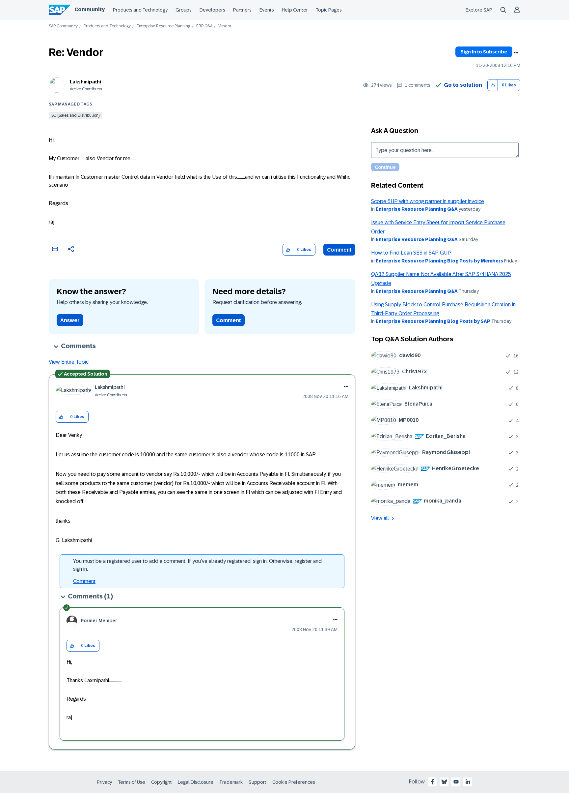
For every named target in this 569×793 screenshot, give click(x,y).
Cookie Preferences (293, 782)
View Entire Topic (69, 362)
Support (257, 782)
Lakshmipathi (85, 81)
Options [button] (516, 52)
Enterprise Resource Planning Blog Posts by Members (439, 260)
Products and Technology (140, 10)
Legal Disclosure (195, 782)
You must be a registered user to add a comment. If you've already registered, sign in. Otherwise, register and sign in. (197, 565)
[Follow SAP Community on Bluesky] (444, 781)
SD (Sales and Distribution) (75, 115)
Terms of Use (131, 782)
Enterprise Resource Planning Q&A (417, 209)
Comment (339, 250)
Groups (184, 10)
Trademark (231, 782)
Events (266, 10)
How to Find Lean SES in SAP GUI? (411, 253)
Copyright (161, 782)
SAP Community (63, 26)
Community (89, 9)
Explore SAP (479, 10)
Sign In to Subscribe (484, 51)
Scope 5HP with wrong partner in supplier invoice (427, 201)
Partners (242, 10)
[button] (493, 85)
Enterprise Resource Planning (163, 26)
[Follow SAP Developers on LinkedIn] (468, 781)
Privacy (104, 782)
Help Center (295, 10)
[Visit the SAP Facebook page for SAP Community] (432, 781)
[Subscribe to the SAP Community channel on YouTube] (456, 781)
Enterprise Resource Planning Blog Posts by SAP (433, 321)
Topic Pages (329, 10)
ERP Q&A (204, 26)
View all (380, 518)
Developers (212, 10)
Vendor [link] (224, 26)
